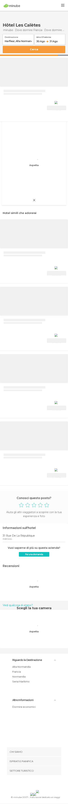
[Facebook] (28, 783)
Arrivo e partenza (43, 36)
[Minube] (12, 5)
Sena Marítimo (21, 681)
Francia (16, 671)
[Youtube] (42, 783)
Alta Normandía (21, 666)
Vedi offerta (56, 108)
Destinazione (11, 36)
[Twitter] (33, 783)
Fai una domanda (34, 554)
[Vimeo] (37, 783)
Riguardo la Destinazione (27, 660)
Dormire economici (24, 706)
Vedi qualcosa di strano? (18, 605)
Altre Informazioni (22, 700)
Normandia (19, 676)
